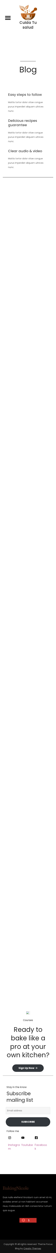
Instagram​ (14, 1146)
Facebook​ (41, 1146)
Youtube (27, 1145)
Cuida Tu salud (28, 25)
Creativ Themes (32, 1248)
